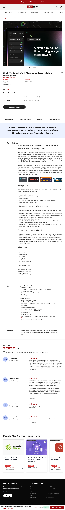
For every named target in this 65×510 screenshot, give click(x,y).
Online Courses (22, 12)
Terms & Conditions (51, 489)
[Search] (57, 6)
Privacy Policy (33, 497)
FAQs (30, 495)
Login (31, 491)
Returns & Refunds (51, 487)
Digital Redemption (35, 489)
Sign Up (8, 496)
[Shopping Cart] (60, 7)
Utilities (16, 18)
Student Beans (50, 497)
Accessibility (49, 491)
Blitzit (7, 89)
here (22, 318)
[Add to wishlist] (62, 72)
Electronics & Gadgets (49, 12)
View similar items (14, 107)
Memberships (35, 12)
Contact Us (32, 493)
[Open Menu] (4, 6)
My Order (32, 487)
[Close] (60, 2)
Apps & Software (9, 12)
